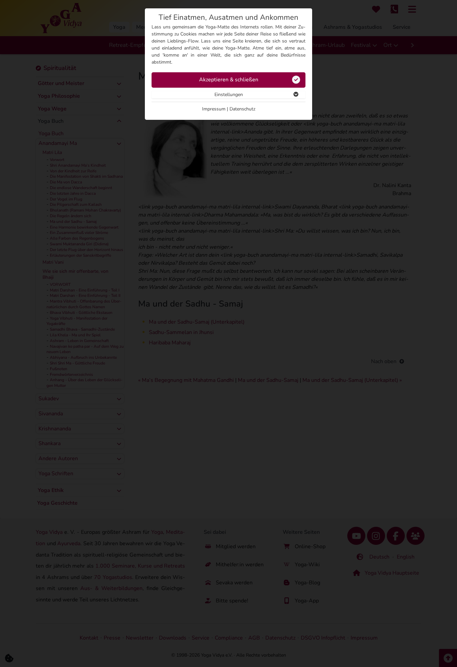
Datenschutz (242, 109)
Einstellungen (228, 94)
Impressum (213, 109)
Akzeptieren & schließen (228, 79)
